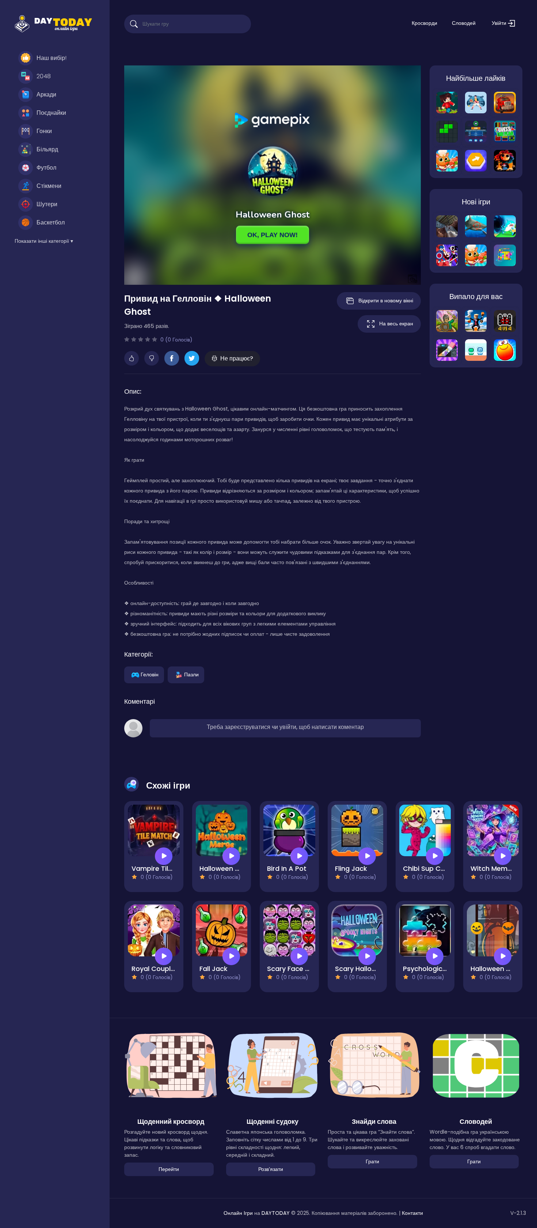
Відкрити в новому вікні (385, 300)
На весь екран (396, 323)
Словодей (464, 23)
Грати (372, 1161)
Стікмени (49, 186)
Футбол (46, 167)
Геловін (150, 674)
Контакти (412, 1213)
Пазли (191, 674)
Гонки (44, 131)
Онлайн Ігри (238, 1213)
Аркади (46, 94)
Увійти (500, 23)
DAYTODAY (276, 1213)
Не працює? (236, 358)
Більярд (47, 149)
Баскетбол (51, 222)
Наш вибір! (51, 58)
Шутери (47, 204)
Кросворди (424, 23)
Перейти (169, 1169)
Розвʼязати (270, 1169)
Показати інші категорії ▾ (44, 241)
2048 (44, 76)
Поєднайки (51, 113)
